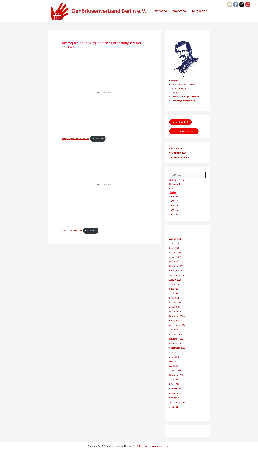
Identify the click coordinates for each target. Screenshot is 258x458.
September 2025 (177, 275)
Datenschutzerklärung (147, 446)
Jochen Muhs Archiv (179, 157)
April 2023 (174, 366)
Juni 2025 (174, 284)
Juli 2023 (173, 352)
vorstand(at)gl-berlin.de (187, 96)
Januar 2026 (175, 257)
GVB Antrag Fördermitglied (72, 230)
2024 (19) (173, 205)
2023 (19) (173, 210)
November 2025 (177, 266)
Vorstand (179, 11)
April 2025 (174, 293)
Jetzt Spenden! (180, 122)
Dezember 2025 (177, 261)
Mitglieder (199, 11)
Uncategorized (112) (178, 184)
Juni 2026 (174, 243)
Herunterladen (97, 139)
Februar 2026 (175, 252)
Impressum (165, 446)
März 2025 (174, 298)
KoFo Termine (175, 148)
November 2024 (177, 316)
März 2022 (174, 384)
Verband (161, 11)
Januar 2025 (175, 307)
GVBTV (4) (174, 188)
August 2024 (175, 329)
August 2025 (175, 280)
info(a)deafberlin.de (185, 100)
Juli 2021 (173, 407)
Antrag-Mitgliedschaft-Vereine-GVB (75, 139)
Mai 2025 (173, 289)
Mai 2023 (173, 361)
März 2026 (174, 248)
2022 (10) (173, 214)
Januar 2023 (175, 370)
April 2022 (174, 379)
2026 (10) (173, 196)
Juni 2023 (174, 357)
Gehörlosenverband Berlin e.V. (108, 11)
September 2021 (177, 402)
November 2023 (177, 339)
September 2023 (177, 348)
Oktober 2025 (175, 270)
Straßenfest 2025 (178, 153)
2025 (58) (173, 201)
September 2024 (177, 325)
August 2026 (175, 239)
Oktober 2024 (175, 320)
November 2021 (176, 393)
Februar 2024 (175, 334)
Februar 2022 (175, 388)
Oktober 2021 (175, 397)
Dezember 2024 (177, 311)
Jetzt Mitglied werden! (184, 131)
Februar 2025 (175, 302)
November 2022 (177, 375)
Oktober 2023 (175, 343)
